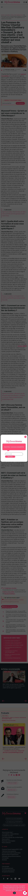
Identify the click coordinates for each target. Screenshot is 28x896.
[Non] (26, 889)
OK (14, 893)
